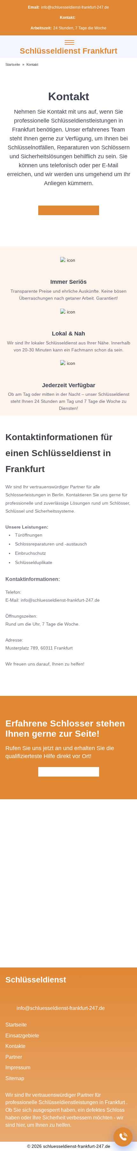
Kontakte (15, 1046)
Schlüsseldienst (35, 979)
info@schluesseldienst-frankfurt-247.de (75, 7)
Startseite (16, 1024)
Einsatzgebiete (22, 1035)
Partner (13, 1057)
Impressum (17, 1067)
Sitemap (14, 1078)
